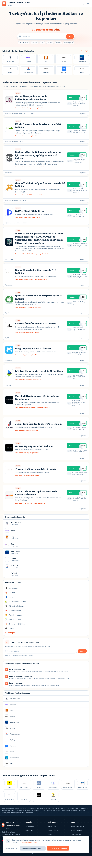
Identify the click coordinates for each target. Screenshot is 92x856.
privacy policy (16, 655)
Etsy (42, 43)
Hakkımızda (52, 826)
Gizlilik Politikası (76, 830)
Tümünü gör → (85, 51)
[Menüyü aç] (88, 4)
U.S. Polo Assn (23, 43)
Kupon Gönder (53, 830)
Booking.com (68, 43)
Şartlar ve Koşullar (77, 826)
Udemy (50, 43)
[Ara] (83, 4)
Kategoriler (29, 830)
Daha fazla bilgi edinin (29, 842)
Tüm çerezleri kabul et (58, 848)
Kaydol (82, 651)
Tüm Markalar (30, 826)
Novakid (34, 43)
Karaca (58, 43)
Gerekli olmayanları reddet (32, 848)
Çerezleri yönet (12, 848)
